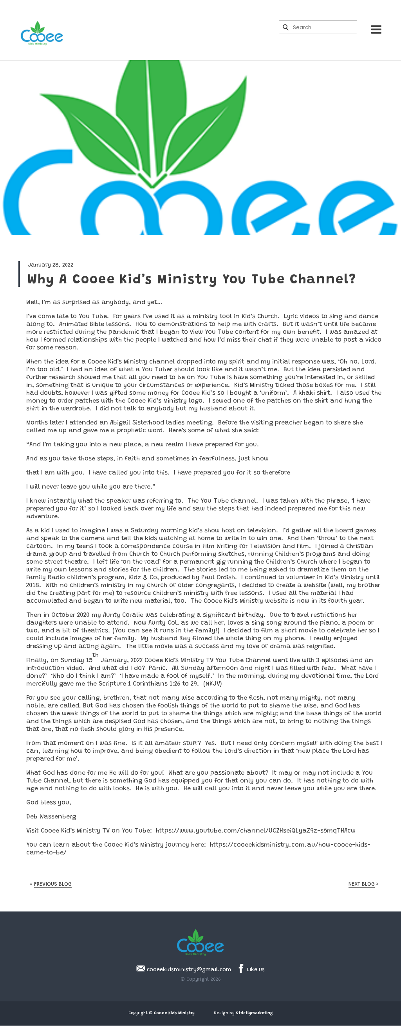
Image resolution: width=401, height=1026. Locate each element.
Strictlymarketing (254, 1013)
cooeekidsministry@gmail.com (188, 970)
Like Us (255, 970)
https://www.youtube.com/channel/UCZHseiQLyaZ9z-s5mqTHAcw (256, 831)
